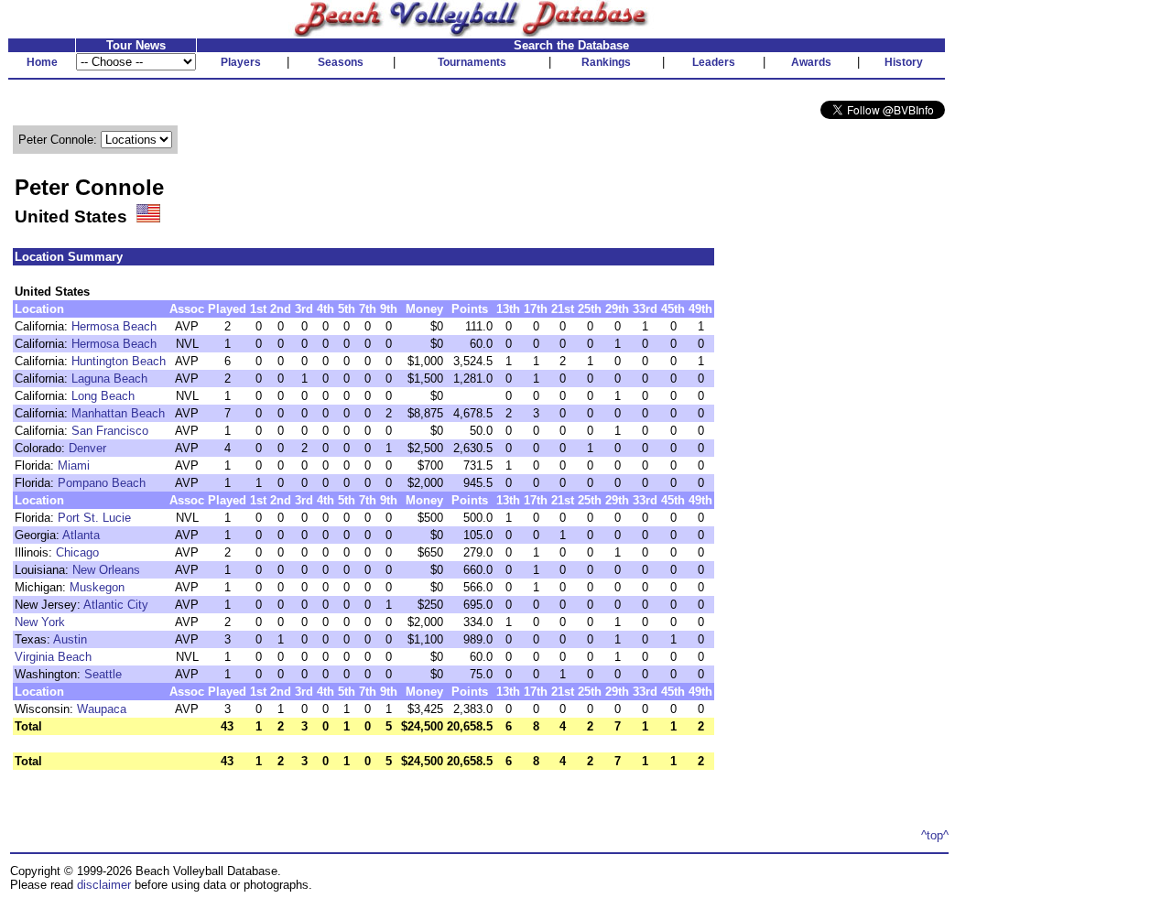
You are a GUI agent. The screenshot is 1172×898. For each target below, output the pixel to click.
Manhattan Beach (118, 413)
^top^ (935, 835)
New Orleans (106, 570)
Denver (87, 448)
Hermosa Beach (114, 326)
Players (241, 62)
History (903, 62)
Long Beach (103, 396)
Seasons (341, 62)
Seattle (103, 674)
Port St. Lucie (94, 518)
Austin (70, 639)
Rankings (606, 62)
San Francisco (109, 431)
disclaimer (104, 885)
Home (42, 62)
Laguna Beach (109, 378)
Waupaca (101, 709)
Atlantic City (115, 604)
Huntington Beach (118, 361)
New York (40, 622)
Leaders (713, 62)
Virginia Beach (53, 657)
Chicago (77, 552)
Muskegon (97, 587)
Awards (811, 62)
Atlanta (81, 535)
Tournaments (472, 62)
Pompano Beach (102, 483)
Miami (74, 465)
